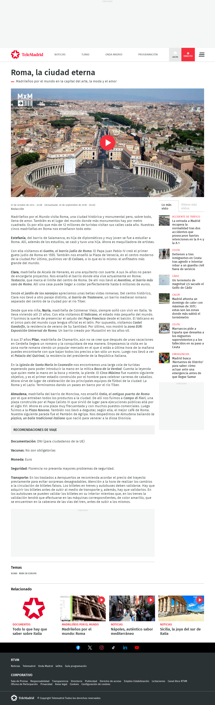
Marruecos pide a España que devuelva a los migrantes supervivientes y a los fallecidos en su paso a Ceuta (164, 328)
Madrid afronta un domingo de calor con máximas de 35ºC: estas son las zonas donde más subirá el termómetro (164, 298)
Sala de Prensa (19, 681)
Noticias (60, 54)
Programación (148, 54)
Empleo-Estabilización (136, 681)
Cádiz (175, 276)
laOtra (59, 666)
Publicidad (91, 681)
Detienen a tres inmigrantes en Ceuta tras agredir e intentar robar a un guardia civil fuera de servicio (164, 254)
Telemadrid (29, 666)
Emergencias (180, 354)
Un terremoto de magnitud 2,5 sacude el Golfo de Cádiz (164, 280)
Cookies (74, 684)
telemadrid (22, 698)
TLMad (85, 54)
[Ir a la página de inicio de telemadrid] (27, 54)
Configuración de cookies (95, 684)
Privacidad (46, 684)
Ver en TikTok (113, 648)
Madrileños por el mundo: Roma (83, 608)
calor (176, 294)
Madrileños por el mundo (80, 624)
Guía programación (76, 666)
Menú (201, 54)
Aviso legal (61, 684)
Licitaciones (158, 681)
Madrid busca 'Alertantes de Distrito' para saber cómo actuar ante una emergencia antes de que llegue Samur (164, 358)
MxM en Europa (27, 573)
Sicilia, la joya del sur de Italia (181, 608)
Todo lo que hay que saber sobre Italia (34, 608)
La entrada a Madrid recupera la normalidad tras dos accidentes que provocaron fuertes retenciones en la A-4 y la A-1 (164, 220)
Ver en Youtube (137, 647)
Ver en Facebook (78, 648)
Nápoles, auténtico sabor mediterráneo (132, 608)
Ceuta (176, 250)
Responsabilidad (39, 681)
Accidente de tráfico (186, 216)
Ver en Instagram (101, 647)
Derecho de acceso (110, 681)
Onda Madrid (113, 54)
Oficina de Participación (24, 684)
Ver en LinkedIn (125, 647)
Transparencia (60, 681)
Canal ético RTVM (177, 681)
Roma (14, 573)
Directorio (76, 681)
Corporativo (21, 675)
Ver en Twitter (90, 648)
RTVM (15, 660)
